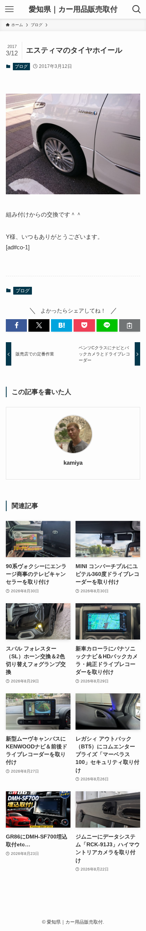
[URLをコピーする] (129, 325)
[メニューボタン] (9, 9)
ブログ (21, 66)
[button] (16, 325)
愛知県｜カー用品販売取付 (73, 9)
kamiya (73, 463)
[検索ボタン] (136, 9)
